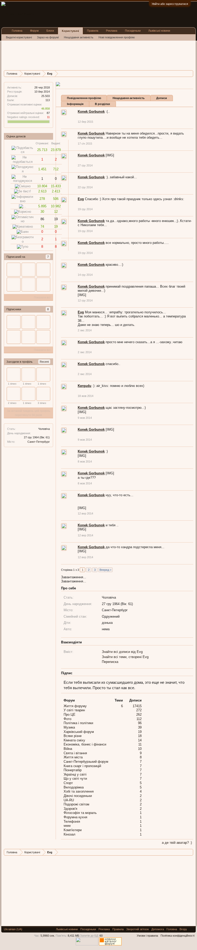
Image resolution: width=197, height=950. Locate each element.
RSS (191, 929)
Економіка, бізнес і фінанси (85, 744)
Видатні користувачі (19, 37)
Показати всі (42, 297)
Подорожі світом (76, 804)
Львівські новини (159, 30)
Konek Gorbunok (91, 111)
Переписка (110, 662)
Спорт (68, 783)
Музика (69, 727)
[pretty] (28, 394)
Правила (92, 30)
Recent (44, 361)
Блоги (50, 30)
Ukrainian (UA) (13, 929)
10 (140, 749)
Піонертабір (73, 770)
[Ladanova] (14, 374)
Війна (68, 749)
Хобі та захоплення (79, 791)
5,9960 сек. (48, 935)
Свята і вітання (75, 753)
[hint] (28, 270)
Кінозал (69, 834)
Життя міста (73, 757)
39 (140, 727)
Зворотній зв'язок (137, 929)
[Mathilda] (14, 270)
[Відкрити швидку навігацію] (190, 73)
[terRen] (28, 284)
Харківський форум (79, 732)
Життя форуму (75, 706)
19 (140, 732)
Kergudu (84, 386)
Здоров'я (70, 809)
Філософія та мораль (80, 813)
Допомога (157, 929)
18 (140, 736)
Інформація (75, 103)
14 (140, 740)
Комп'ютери (73, 830)
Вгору (183, 929)
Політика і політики (78, 723)
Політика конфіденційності (177, 935)
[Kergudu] (14, 284)
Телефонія (72, 821)
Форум (34, 30)
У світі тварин (74, 710)
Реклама (111, 30)
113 (47, 100)
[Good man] (43, 394)
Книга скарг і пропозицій (82, 766)
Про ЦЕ (69, 714)
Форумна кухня (75, 817)
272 (139, 710)
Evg (81, 199)
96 (140, 723)
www (67, 826)
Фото (67, 719)
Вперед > (105, 569)
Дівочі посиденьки (78, 796)
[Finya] (43, 337)
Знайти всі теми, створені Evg (125, 657)
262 (139, 714)
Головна (17, 30)
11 (140, 744)
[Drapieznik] (28, 374)
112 (139, 719)
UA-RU (69, 800)
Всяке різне (73, 736)
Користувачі (70, 30)
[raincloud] (43, 374)
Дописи (161, 98)
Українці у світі (75, 774)
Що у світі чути (75, 778)
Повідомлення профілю (84, 98)
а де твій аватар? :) (177, 843)
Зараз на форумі (48, 37)
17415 (137, 706)
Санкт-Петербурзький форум (86, 761)
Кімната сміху (74, 740)
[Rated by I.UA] (87, 944)
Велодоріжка (74, 787)
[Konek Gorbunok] (43, 284)
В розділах (102, 103)
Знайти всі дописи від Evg (122, 652)
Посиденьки (133, 30)
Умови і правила (147, 935)
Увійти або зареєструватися (170, 3)
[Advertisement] (97, 54)
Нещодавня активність (129, 98)
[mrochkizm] (43, 270)
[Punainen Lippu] (14, 394)
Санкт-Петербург (38, 441)
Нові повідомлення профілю (116, 37)
